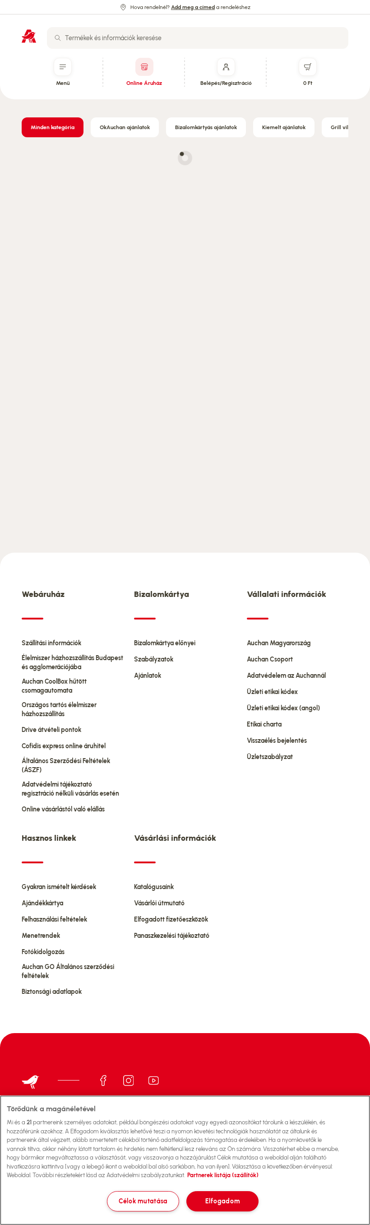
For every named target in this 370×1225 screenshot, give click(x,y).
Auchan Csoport (270, 659)
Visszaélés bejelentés (277, 741)
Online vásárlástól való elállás (63, 809)
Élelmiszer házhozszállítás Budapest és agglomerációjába (72, 662)
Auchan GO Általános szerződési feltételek (68, 971)
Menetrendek (41, 936)
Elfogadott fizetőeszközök (171, 919)
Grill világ (343, 127)
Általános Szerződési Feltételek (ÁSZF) (66, 765)
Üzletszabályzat (270, 757)
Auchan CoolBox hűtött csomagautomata (54, 686)
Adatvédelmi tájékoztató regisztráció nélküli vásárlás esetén (70, 789)
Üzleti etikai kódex (272, 692)
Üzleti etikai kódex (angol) (283, 708)
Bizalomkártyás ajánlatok (206, 127)
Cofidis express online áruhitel (64, 746)
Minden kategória (52, 127)
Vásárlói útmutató (159, 903)
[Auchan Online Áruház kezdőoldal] (29, 36)
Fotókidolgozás (43, 952)
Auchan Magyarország (279, 643)
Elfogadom (222, 1201)
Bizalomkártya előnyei (164, 643)
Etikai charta (264, 724)
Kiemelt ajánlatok (283, 127)
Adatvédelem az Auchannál (286, 676)
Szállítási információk (51, 643)
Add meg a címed (193, 7)
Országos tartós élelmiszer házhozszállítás (59, 709)
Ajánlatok (147, 676)
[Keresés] (58, 38)
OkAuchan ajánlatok (125, 127)
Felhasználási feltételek (54, 919)
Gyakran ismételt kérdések (59, 887)
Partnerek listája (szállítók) (223, 1175)
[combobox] (197, 38)
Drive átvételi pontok (51, 730)
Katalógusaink (154, 887)
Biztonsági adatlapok (52, 992)
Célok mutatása (143, 1201)
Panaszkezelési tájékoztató (171, 936)
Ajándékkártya (42, 903)
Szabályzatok (153, 659)
